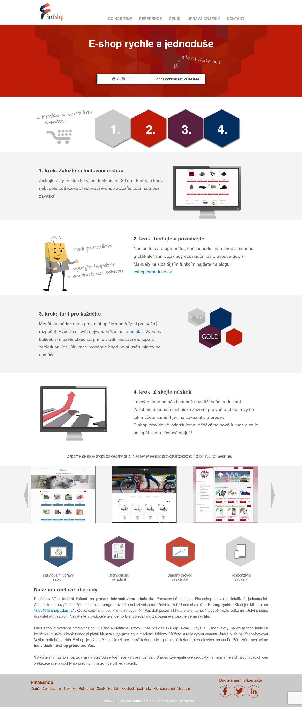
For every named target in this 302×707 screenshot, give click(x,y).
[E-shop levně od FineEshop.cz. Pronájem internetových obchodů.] (55, 14)
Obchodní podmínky (136, 688)
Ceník (174, 18)
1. (115, 128)
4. (222, 128)
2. (151, 128)
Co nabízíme (120, 18)
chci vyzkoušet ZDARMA (178, 78)
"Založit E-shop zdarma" (54, 610)
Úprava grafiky (203, 18)
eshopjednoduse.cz (153, 271)
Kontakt (235, 18)
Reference (150, 18)
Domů (35, 688)
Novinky (70, 688)
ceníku (136, 331)
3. (187, 128)
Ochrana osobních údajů (172, 688)
